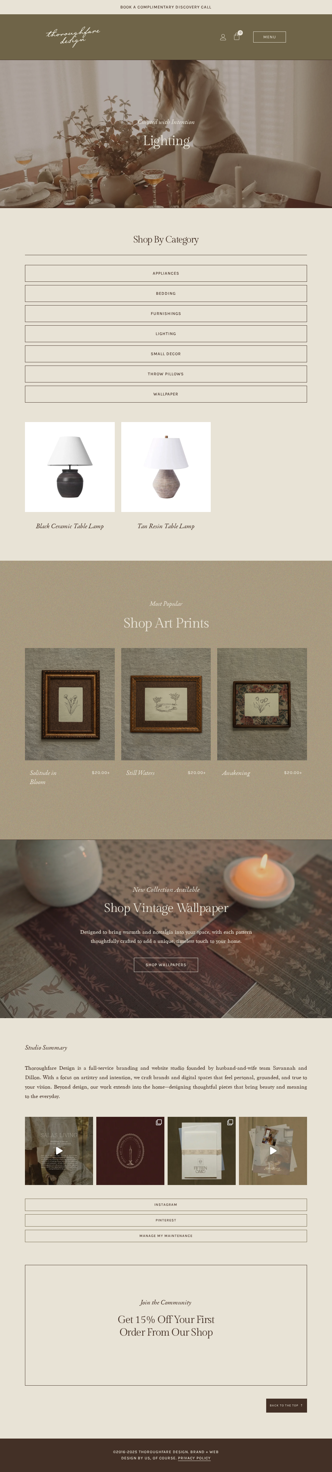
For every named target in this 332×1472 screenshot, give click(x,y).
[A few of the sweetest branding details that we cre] (59, 1151)
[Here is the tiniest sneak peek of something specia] (202, 1151)
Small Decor (166, 353)
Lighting (166, 141)
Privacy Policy (194, 1458)
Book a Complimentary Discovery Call (165, 7)
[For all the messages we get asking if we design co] (273, 1151)
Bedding (166, 293)
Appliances (166, 273)
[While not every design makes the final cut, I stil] (130, 1151)
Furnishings (166, 313)
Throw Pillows (166, 373)
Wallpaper (165, 394)
